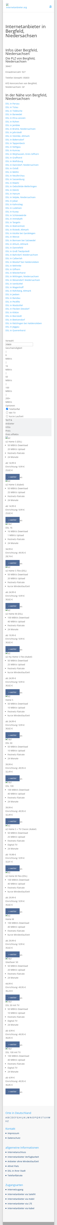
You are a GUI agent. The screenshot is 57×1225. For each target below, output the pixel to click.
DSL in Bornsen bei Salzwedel (20, 240)
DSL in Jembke (12, 125)
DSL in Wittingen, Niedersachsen (22, 276)
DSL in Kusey (12, 211)
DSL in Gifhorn (12, 269)
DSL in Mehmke (13, 265)
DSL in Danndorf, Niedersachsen (22, 164)
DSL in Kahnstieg (14, 204)
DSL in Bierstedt (13, 316)
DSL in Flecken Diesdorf (17, 308)
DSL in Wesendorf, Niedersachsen (22, 280)
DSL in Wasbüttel (14, 305)
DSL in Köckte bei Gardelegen (20, 233)
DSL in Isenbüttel (14, 283)
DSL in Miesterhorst (15, 272)
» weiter (13, 476)
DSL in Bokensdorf (14, 139)
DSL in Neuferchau (15, 175)
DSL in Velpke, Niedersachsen (20, 197)
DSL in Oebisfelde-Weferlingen (21, 186)
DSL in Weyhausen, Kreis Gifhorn (22, 154)
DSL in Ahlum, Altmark (16, 244)
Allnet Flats (13, 1166)
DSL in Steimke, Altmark (17, 136)
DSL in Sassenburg (14, 179)
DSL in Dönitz (12, 190)
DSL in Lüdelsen (13, 208)
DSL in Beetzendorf (15, 319)
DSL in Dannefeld (14, 247)
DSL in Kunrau (12, 150)
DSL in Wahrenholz (15, 226)
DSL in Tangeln (12, 222)
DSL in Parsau (12, 103)
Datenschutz (14, 1137)
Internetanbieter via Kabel (21, 1208)
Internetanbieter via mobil (21, 1198)
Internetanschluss (17, 1152)
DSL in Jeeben (12, 294)
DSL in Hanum (12, 193)
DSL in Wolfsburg (14, 161)
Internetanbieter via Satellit (22, 1194)
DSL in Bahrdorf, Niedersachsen (21, 254)
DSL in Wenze (12, 236)
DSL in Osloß (11, 168)
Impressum (13, 1133)
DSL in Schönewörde (15, 215)
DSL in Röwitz (12, 182)
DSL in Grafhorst (13, 157)
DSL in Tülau (11, 107)
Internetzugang (15, 1189)
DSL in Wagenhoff (14, 287)
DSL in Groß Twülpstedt (17, 251)
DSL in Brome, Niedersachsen (20, 128)
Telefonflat (14, 409)
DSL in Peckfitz (12, 301)
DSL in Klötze (12, 312)
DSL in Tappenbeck (15, 143)
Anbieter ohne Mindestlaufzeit (23, 1161)
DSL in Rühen (12, 121)
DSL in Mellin (12, 172)
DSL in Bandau (12, 298)
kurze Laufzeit (16, 416)
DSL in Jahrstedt (13, 132)
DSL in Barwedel (13, 114)
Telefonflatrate (15, 1175)
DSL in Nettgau (13, 146)
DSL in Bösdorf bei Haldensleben (22, 262)
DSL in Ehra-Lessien (15, 118)
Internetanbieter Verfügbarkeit (23, 1156)
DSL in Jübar (11, 200)
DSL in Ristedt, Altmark (17, 229)
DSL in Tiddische (13, 110)
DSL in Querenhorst (15, 330)
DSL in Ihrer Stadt (17, 1170)
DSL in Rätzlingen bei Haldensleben (23, 323)
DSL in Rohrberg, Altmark (18, 290)
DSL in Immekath (14, 218)
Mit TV (12, 412)
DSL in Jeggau (12, 326)
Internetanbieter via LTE (20, 1203)
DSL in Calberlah (13, 258)
